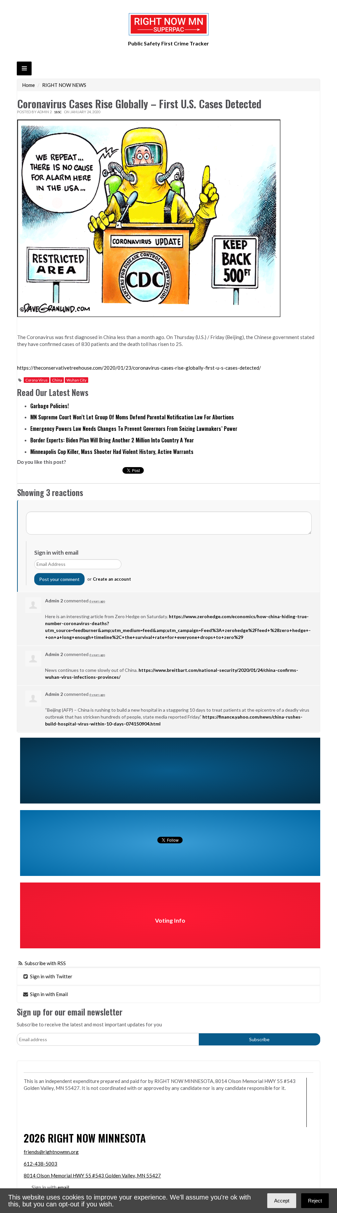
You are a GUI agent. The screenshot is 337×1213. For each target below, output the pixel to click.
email (63, 1187)
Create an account (112, 579)
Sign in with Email (48, 994)
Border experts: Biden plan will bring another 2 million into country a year (112, 440)
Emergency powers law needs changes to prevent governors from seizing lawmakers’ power (133, 429)
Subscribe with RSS (45, 963)
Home (28, 85)
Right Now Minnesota (97, 1138)
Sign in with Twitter (50, 976)
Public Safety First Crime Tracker (168, 43)
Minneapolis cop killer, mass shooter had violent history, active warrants (112, 452)
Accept (281, 1200)
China (57, 380)
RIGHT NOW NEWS (64, 85)
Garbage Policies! (49, 406)
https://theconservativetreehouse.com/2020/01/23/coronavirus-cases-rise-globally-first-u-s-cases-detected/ (139, 368)
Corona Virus (36, 380)
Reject (315, 1200)
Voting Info (170, 920)
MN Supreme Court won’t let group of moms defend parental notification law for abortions (132, 417)
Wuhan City (76, 380)
